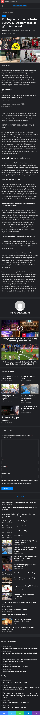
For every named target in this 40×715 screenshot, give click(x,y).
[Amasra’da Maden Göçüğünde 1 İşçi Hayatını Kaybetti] (10, 389)
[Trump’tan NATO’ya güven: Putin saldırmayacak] (7, 567)
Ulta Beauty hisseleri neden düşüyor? (14, 521)
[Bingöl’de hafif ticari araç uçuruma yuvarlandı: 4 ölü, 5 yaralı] (10, 410)
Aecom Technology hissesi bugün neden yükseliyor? (19, 502)
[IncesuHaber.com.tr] (20, 6)
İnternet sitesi (5, 473)
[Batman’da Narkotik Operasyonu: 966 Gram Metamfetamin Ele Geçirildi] (30, 389)
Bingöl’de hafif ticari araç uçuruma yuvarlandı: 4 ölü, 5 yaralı (10, 418)
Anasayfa (6, 12)
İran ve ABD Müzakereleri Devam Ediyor (9, 377)
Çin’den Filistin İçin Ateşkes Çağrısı (25, 578)
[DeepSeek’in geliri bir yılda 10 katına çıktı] (7, 588)
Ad (2, 459)
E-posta (4, 466)
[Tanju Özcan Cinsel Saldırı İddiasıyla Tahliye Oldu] (7, 621)
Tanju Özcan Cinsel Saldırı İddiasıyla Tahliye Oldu (22, 620)
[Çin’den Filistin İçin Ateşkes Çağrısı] (7, 580)
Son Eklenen (20, 496)
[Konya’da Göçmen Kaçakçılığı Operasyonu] (7, 596)
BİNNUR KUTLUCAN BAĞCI (11, 30)
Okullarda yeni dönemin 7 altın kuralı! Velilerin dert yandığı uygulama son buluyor (19, 515)
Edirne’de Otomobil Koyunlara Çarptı (14, 609)
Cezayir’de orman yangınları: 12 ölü (13, 104)
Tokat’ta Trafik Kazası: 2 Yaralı (29, 377)
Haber (11, 12)
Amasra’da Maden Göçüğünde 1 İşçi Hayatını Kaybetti (10, 397)
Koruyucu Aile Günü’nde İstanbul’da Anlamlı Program (29, 408)
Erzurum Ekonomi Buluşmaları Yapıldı (14, 614)
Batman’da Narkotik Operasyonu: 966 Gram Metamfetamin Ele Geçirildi (29, 397)
